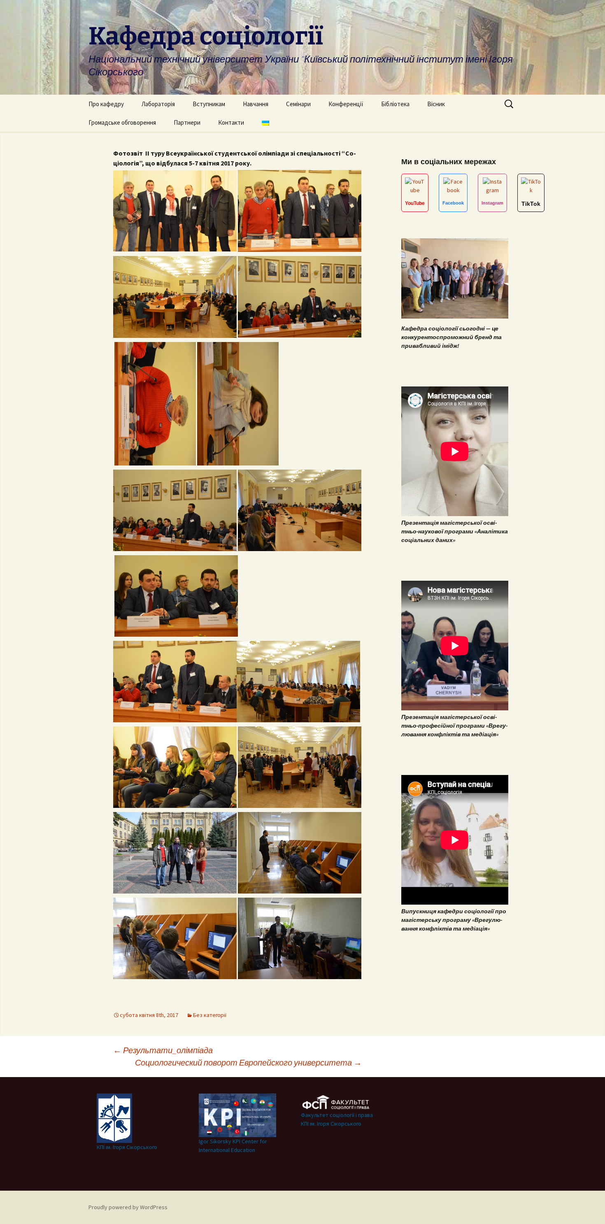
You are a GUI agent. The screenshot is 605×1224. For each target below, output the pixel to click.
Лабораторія (158, 104)
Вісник (436, 104)
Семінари (298, 104)
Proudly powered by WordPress (128, 1207)
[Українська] (265, 122)
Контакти (231, 122)
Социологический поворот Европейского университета (248, 1062)
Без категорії (209, 1015)
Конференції (345, 104)
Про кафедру (106, 104)
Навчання (255, 104)
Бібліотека (395, 104)
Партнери (187, 122)
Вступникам (209, 104)
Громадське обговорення (122, 122)
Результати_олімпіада (163, 1050)
